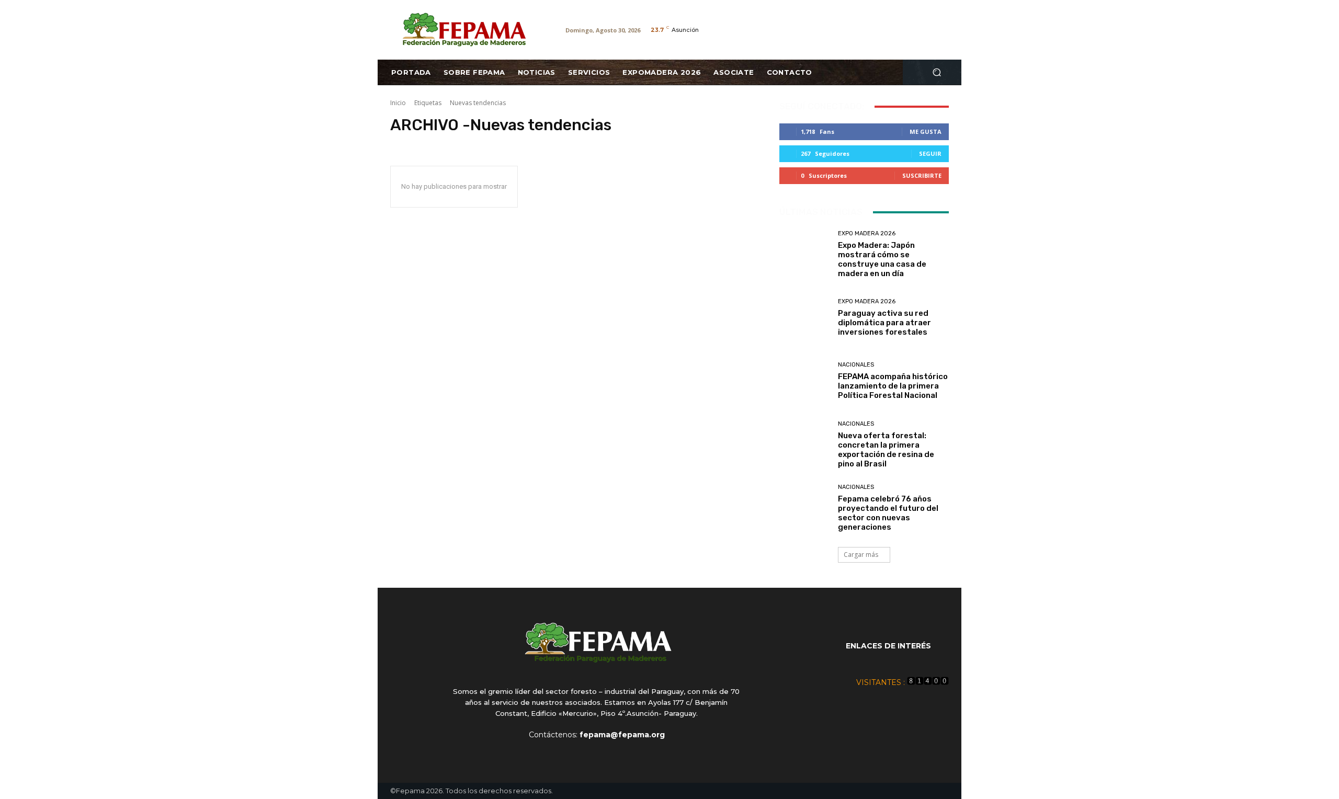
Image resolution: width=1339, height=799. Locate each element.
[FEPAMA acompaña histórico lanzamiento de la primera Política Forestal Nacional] (804, 381)
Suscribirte (921, 175)
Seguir (930, 153)
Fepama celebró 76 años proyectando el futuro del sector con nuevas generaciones (888, 513)
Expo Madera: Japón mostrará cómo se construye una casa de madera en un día (882, 259)
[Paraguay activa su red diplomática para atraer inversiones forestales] (804, 317)
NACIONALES (856, 365)
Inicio (398, 102)
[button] (936, 72)
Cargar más (861, 554)
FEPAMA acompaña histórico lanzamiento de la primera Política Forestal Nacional (893, 386)
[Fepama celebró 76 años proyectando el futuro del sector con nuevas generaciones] (804, 508)
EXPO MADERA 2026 (866, 233)
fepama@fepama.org (622, 734)
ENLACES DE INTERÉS (888, 645)
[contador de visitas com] (928, 682)
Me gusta (925, 131)
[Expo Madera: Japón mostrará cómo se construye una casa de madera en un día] (804, 254)
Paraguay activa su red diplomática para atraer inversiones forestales (884, 323)
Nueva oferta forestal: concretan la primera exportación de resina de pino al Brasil (886, 450)
